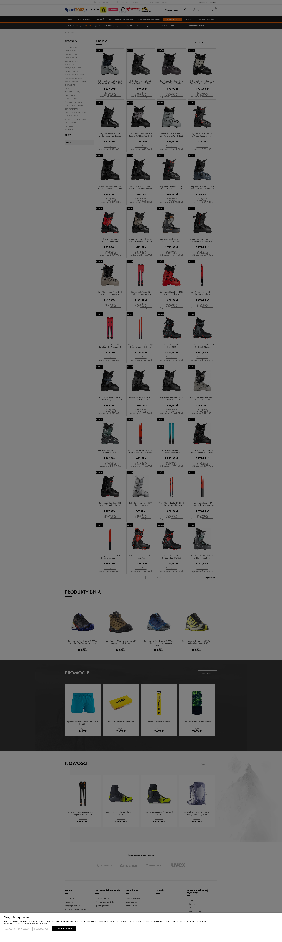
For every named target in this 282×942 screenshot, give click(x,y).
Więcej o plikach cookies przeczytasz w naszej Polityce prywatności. (26, 923)
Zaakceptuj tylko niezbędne (17, 929)
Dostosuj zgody (42, 929)
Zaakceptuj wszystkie (64, 929)
